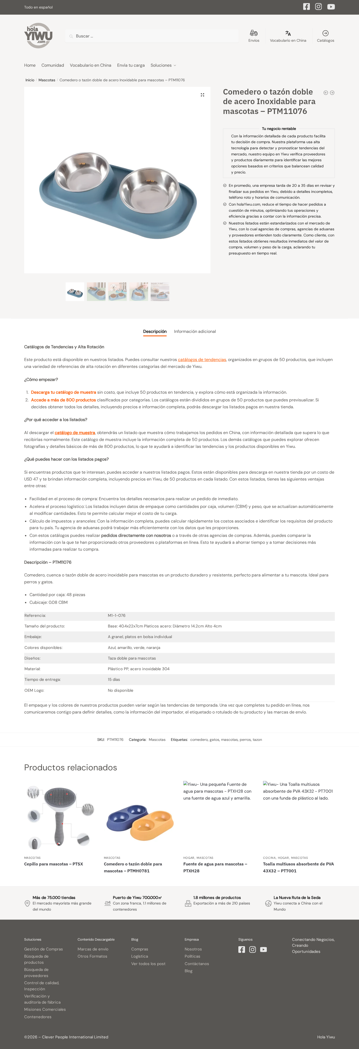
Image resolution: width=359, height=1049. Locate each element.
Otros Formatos (92, 956)
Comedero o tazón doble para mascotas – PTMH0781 (133, 867)
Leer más (60, 880)
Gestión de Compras (43, 949)
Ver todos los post (148, 963)
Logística (139, 956)
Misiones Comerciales (45, 1009)
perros (245, 739)
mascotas (229, 739)
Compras (139, 949)
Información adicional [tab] (195, 331)
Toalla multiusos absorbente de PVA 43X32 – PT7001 (298, 867)
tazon (257, 739)
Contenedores (38, 1017)
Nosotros (193, 949)
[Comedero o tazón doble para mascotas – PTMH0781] (140, 817)
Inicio (30, 80)
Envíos (253, 40)
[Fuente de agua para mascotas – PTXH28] (219, 817)
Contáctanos (197, 963)
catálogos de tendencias (202, 359)
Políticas (192, 956)
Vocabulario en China (288, 40)
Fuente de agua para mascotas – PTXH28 (215, 867)
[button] (202, 95)
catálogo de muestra (75, 432)
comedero (199, 739)
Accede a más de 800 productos (63, 400)
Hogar (189, 858)
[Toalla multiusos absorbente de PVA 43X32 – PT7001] (299, 817)
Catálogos (325, 40)
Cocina (269, 858)
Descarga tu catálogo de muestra (63, 392)
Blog (188, 971)
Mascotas (47, 80)
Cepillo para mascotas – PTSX (53, 864)
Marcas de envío (93, 949)
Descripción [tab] (155, 331)
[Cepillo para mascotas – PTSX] (60, 817)
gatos (214, 739)
